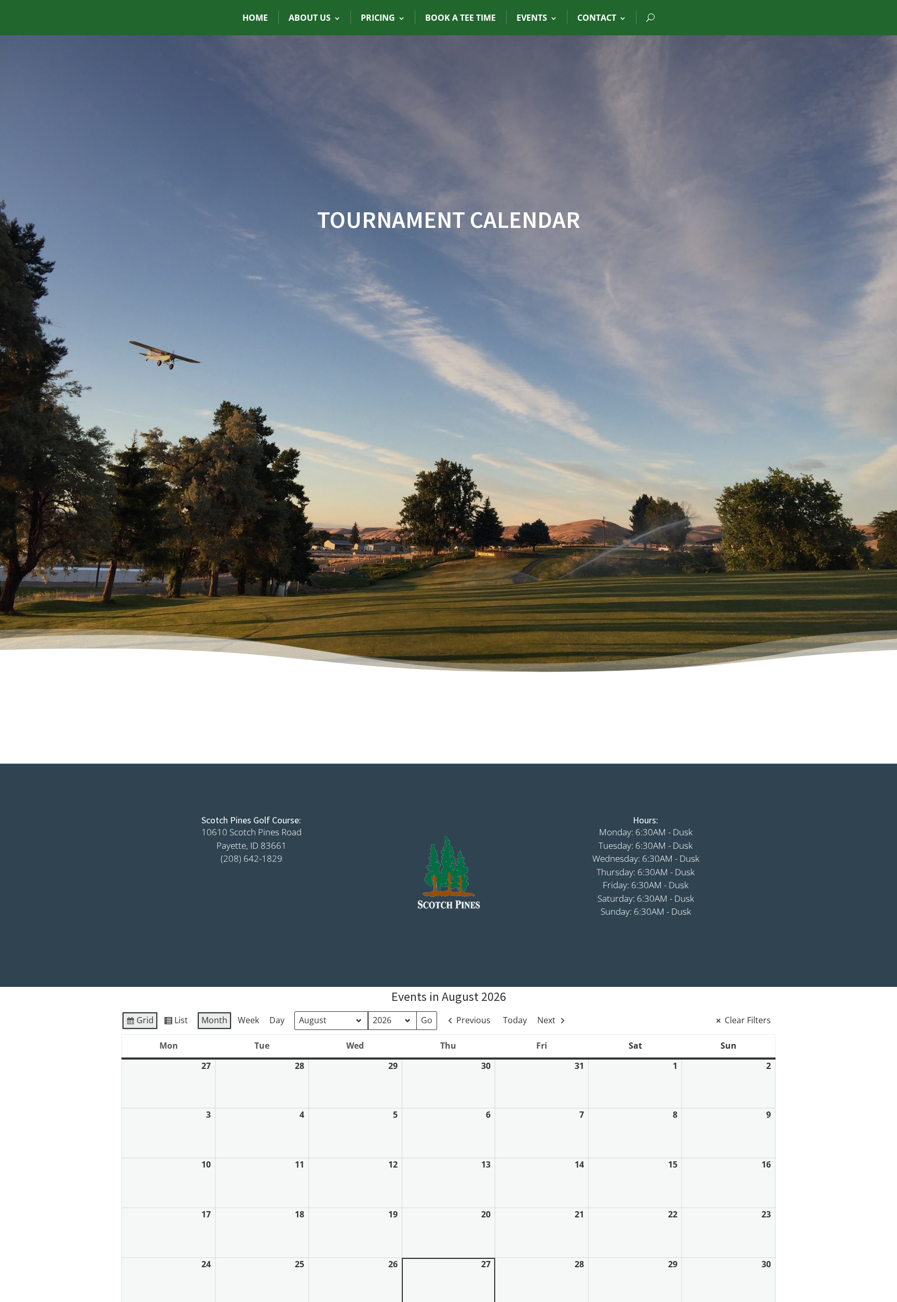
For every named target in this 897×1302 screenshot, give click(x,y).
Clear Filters (748, 1020)
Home (255, 17)
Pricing (378, 17)
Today (515, 1020)
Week (248, 1020)
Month (214, 1020)
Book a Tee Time (460, 17)
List (176, 1022)
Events (532, 17)
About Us (310, 17)
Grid (140, 1022)
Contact (596, 17)
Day (276, 1020)
